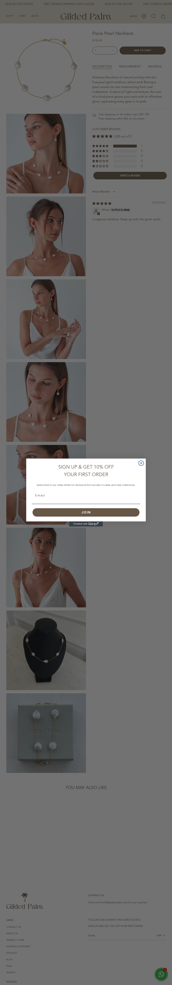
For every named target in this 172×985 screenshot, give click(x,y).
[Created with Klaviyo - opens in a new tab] (86, 523)
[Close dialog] (141, 463)
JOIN (86, 512)
